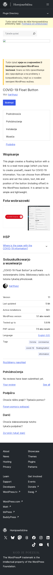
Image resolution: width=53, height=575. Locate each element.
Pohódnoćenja (14, 121)
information (44, 354)
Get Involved (35, 476)
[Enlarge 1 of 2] (21, 209)
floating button (42, 348)
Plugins (31, 461)
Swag (32, 491)
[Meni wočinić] (48, 4)
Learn (6, 476)
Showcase (33, 451)
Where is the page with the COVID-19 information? (17, 247)
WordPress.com (13, 501)
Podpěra (10, 144)
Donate (33, 486)
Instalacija (11, 129)
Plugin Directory (11, 13)
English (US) (44, 335)
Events (31, 481)
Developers (9, 486)
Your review (9, 384)
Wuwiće (10, 136)
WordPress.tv (11, 491)
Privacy (7, 466)
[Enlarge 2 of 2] (46, 209)
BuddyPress (11, 517)
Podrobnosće (13, 113)
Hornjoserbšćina (18, 530)
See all (46, 384)
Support (7, 481)
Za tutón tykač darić (14, 433)
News (6, 456)
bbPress (9, 512)
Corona (33, 342)
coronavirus (43, 342)
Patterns (32, 466)
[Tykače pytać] (34, 33)
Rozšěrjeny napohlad (14, 362)
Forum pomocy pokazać (16, 406)
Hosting (7, 461)
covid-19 (30, 348)
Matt (7, 506)
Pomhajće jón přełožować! (35, 23)
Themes (32, 456)
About (6, 451)
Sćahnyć (9, 102)
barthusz (13, 94)
